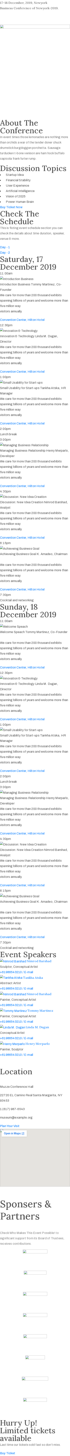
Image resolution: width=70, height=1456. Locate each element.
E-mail (28, 972)
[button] (11, 207)
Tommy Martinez (40, 1010)
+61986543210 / (12, 972)
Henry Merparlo (37, 1044)
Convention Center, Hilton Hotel (22, 319)
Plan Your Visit (9, 1126)
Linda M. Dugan (37, 1027)
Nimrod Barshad (39, 961)
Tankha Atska (33, 978)
